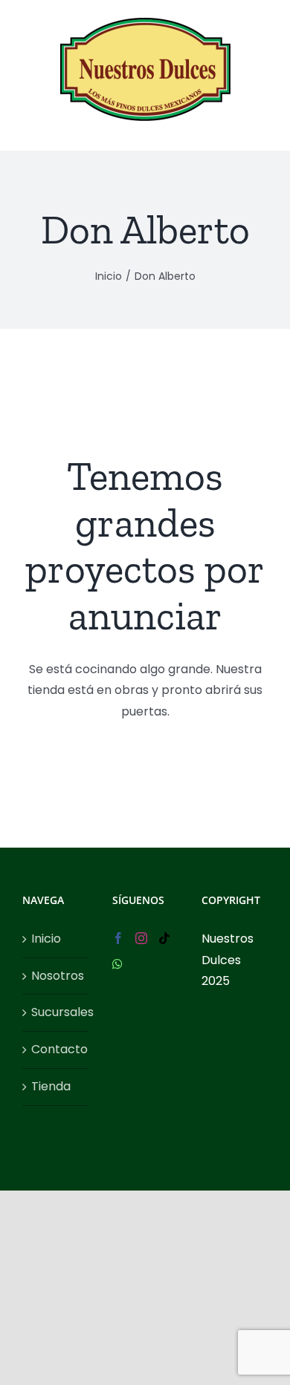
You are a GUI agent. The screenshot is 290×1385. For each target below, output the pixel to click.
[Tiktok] (164, 938)
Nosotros (56, 975)
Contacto (56, 1049)
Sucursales (56, 1012)
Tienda (51, 1086)
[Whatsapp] (117, 964)
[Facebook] (118, 938)
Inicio (46, 938)
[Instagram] (141, 938)
